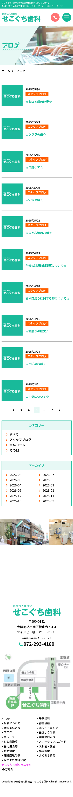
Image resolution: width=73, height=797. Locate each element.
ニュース (9, 737)
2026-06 (15, 480)
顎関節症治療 (47, 737)
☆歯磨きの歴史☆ (37, 331)
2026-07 (48, 474)
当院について (12, 723)
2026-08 (15, 474)
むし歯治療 (11, 741)
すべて (14, 434)
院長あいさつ (12, 728)
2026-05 (48, 480)
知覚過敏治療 (12, 755)
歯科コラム (17, 444)
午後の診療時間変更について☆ (46, 265)
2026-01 (48, 490)
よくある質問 (47, 755)
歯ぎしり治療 (47, 732)
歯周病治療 (11, 746)
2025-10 (15, 501)
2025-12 (15, 495)
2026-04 (15, 485)
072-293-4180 (39, 643)
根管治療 (9, 751)
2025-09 (48, 501)
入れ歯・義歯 (47, 746)
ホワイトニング (48, 728)
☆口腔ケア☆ (34, 167)
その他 (14, 450)
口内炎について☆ (37, 397)
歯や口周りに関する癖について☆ (47, 298)
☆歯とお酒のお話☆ (39, 233)
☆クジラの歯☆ (36, 134)
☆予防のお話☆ (36, 364)
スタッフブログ (20, 439)
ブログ (8, 732)
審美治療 (44, 723)
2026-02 (15, 490)
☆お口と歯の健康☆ (39, 102)
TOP (7, 718)
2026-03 (48, 485)
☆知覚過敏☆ (34, 200)
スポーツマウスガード (52, 741)
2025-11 (48, 495)
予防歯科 (44, 718)
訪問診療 (44, 751)
